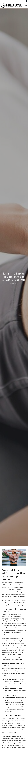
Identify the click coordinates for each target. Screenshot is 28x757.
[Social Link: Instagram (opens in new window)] (26, 1)
